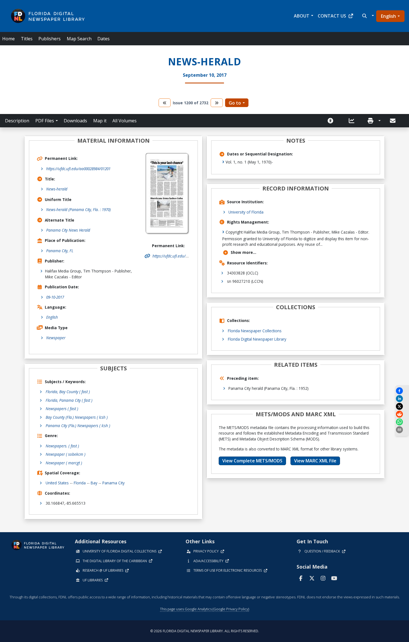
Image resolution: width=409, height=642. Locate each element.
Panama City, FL (59, 250)
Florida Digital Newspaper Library (257, 339)
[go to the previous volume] (165, 102)
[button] (367, 15)
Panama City (113, 482)
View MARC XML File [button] (315, 461)
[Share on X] (402, 406)
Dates (103, 39)
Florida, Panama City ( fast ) (69, 400)
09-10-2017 (55, 297)
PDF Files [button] (44, 121)
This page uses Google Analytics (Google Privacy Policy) (204, 608)
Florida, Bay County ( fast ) (68, 391)
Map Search (79, 39)
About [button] (301, 16)
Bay (94, 482)
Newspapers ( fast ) (62, 408)
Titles (27, 39)
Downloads (75, 121)
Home (8, 39)
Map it (100, 121)
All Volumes (124, 121)
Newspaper (55, 337)
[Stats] (353, 120)
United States (57, 482)
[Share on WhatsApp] (402, 421)
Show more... (243, 252)
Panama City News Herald (68, 230)
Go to (235, 103)
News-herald (56, 189)
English (388, 16)
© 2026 (204, 631)
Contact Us (332, 16)
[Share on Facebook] (402, 390)
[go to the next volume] (217, 102)
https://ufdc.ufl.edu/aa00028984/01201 (78, 168)
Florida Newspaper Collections (255, 330)
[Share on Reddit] (402, 414)
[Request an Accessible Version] (332, 120)
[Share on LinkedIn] (402, 398)
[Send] (393, 120)
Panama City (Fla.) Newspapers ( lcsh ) (78, 425)
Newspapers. (62, 445)
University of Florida (245, 212)
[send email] (402, 429)
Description (17, 121)
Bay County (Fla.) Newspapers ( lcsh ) (77, 417)
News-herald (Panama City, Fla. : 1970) (78, 209)
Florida (80, 482)
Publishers (49, 39)
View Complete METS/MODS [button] (252, 461)
